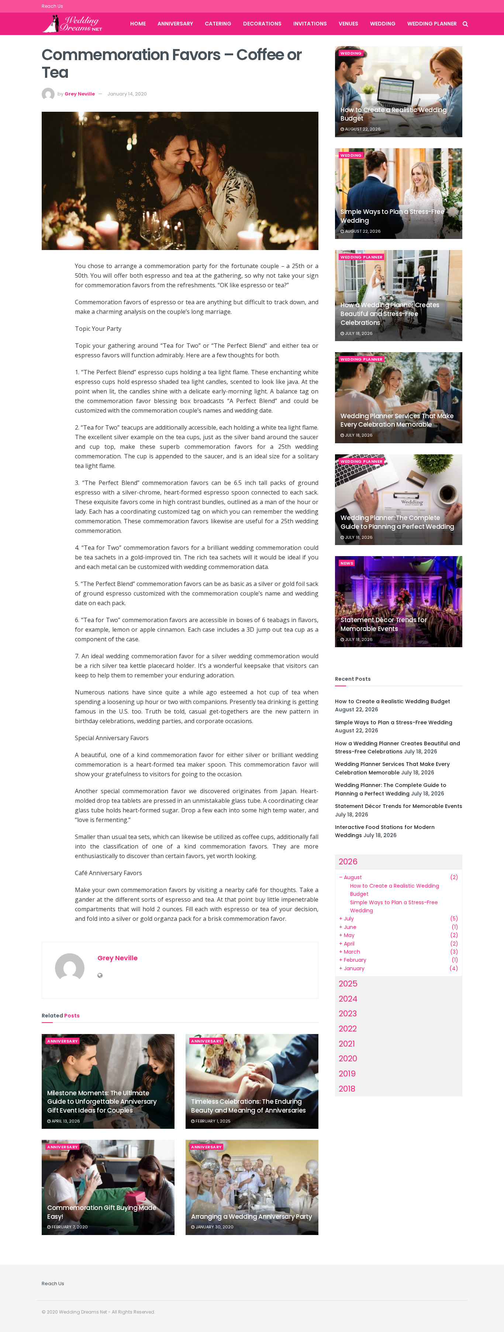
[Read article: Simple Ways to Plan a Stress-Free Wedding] (398, 193)
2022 (348, 1028)
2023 (348, 1013)
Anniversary (175, 23)
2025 (348, 983)
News (347, 563)
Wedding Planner (432, 23)
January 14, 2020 (127, 93)
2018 (347, 1089)
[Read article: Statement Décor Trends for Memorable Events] (398, 601)
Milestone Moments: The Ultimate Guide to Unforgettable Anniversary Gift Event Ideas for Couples (101, 1102)
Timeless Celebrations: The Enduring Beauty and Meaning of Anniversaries (248, 1106)
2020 (348, 1058)
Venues (348, 23)
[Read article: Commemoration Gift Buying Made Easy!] (108, 1187)
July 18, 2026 (358, 333)
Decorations (262, 23)
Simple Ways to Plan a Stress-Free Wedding (393, 216)
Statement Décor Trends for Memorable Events (384, 624)
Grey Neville (80, 93)
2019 (347, 1073)
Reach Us (52, 6)
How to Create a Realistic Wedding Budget (394, 114)
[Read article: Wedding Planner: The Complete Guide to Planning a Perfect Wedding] (398, 499)
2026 (348, 861)
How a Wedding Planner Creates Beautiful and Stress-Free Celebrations (390, 314)
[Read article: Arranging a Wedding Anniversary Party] (252, 1187)
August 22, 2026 (362, 129)
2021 (347, 1044)
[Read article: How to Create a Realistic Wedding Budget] (398, 91)
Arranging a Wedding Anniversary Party (251, 1216)
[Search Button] (465, 24)
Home (138, 23)
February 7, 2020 (69, 1227)
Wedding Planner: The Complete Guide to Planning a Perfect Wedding (397, 522)
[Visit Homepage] (76, 24)
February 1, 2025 (212, 1121)
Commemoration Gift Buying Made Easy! (101, 1212)
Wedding (383, 23)
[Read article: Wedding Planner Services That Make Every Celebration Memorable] (398, 397)
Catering (218, 23)
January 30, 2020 (214, 1227)
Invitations (310, 23)
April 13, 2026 (65, 1121)
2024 (348, 999)
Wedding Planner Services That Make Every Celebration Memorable (397, 420)
